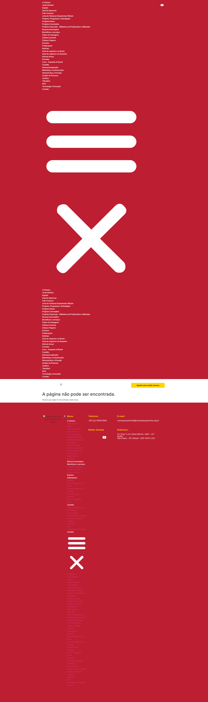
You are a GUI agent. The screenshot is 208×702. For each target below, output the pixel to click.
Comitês (45, 65)
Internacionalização (50, 67)
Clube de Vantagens (50, 35)
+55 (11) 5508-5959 (97, 420)
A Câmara (46, 290)
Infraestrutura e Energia (52, 73)
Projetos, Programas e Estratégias (56, 19)
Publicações (47, 46)
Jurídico (45, 78)
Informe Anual (48, 57)
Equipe (45, 8)
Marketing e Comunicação (53, 70)
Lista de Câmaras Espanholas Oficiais (57, 16)
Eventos (45, 330)
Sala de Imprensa (49, 10)
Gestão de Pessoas (50, 76)
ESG (44, 84)
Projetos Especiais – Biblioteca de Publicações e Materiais (66, 27)
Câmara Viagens (49, 328)
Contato (45, 89)
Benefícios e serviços (51, 32)
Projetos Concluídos (50, 24)
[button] (91, 190)
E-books (45, 59)
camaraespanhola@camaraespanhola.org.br (138, 420)
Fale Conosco (48, 13)
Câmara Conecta (49, 38)
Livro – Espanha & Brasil (52, 62)
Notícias (45, 48)
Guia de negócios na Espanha (54, 54)
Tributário (46, 81)
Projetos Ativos (48, 21)
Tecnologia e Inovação (51, 86)
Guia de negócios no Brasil (53, 51)
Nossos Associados (50, 317)
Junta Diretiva (48, 5)
